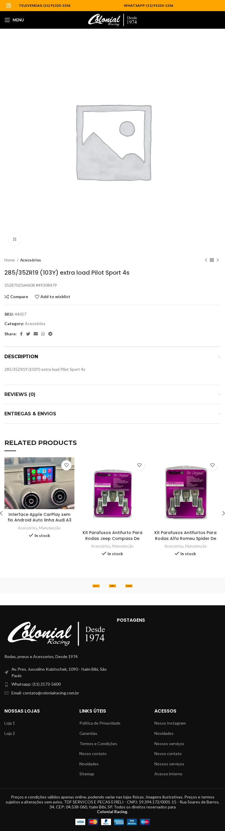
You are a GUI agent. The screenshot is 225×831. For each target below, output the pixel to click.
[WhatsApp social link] (43, 334)
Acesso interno (168, 773)
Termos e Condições (98, 743)
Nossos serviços (169, 743)
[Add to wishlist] (66, 465)
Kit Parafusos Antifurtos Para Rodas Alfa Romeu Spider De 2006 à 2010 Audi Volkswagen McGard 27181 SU (185, 541)
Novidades (89, 763)
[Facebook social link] (21, 334)
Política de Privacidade (99, 722)
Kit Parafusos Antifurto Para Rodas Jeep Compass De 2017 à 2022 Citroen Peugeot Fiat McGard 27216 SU (112, 541)
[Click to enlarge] (15, 239)
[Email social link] (36, 334)
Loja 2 (9, 733)
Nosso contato (93, 753)
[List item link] (56, 684)
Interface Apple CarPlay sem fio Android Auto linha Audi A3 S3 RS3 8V (39, 520)
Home (10, 260)
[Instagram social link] (8, 5)
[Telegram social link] (50, 334)
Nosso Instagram (170, 722)
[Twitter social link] (28, 334)
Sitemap (86, 773)
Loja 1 (9, 722)
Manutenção (50, 528)
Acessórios (30, 260)
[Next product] (218, 260)
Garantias (88, 733)
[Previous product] (206, 260)
